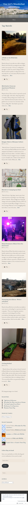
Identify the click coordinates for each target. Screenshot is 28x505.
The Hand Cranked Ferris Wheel (12, 404)
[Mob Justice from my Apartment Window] (7, 109)
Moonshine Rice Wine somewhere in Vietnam (14, 402)
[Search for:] (14, 473)
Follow (5, 466)
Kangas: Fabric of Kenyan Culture (12, 142)
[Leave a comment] (5, 109)
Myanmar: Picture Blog (9, 408)
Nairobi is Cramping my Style (11, 190)
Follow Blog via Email (8, 450)
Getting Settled (7, 363)
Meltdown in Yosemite (20, 430)
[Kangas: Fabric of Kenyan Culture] (7, 163)
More (11, 76)
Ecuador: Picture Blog (20, 442)
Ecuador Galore (10, 442)
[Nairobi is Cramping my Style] (7, 211)
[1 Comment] (5, 267)
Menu (14, 20)
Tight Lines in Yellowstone (10, 400)
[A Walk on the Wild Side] (7, 79)
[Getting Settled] (7, 385)
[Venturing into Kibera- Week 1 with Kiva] (7, 323)
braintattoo (8, 434)
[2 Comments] (5, 79)
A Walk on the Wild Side (9, 58)
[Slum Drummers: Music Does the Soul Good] (7, 267)
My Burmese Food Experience (11, 406)
